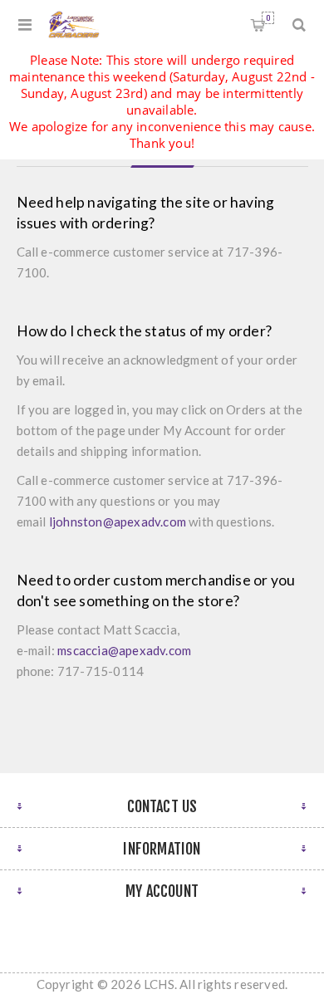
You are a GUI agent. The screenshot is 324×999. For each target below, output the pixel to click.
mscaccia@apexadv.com (124, 650)
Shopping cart (268, 17)
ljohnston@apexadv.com (117, 521)
